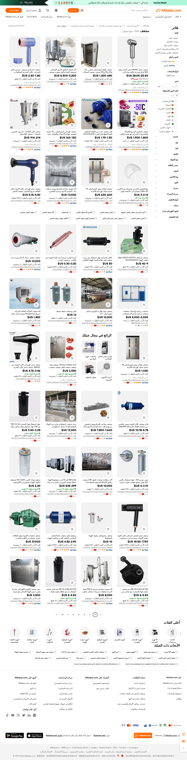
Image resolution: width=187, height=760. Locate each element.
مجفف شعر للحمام (41, 658)
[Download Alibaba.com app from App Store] (35, 735)
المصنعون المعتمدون (101, 683)
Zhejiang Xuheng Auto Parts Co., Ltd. (132, 491)
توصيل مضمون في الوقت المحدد (132, 693)
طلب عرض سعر (102, 688)
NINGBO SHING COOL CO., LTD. (98, 147)
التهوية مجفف (130, 652)
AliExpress (54, 747)
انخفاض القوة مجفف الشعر (85, 218)
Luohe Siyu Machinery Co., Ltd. (135, 380)
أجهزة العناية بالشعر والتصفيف (82, 26)
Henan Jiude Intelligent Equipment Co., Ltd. (60, 382)
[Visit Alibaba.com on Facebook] (34, 715)
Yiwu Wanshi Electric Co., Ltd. (28, 379)
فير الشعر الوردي (62, 658)
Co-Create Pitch (175, 688)
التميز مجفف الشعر (138, 218)
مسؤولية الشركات (174, 693)
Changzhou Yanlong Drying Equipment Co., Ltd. (60, 436)
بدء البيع (33, 688)
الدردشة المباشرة (66, 688)
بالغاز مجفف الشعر (106, 212)
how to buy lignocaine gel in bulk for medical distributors (96, 664)
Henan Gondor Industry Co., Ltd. (62, 143)
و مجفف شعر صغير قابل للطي (112, 218)
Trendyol (122, 747)
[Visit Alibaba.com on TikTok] (7, 715)
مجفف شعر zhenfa (68, 652)
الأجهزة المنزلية (133, 26)
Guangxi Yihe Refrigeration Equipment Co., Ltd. (132, 436)
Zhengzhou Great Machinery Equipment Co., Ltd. (60, 81)
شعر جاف (79, 658)
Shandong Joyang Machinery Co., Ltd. (60, 200)
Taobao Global (105, 747)
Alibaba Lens (171, 735)
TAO (115, 747)
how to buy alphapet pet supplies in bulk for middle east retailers (150, 664)
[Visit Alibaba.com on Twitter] (23, 715)
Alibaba (146, 26)
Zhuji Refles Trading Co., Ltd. (64, 269)
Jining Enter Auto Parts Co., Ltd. (27, 494)
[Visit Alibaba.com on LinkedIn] (29, 715)
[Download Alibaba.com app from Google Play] (14, 735)
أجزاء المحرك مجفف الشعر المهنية (133, 212)
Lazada (94, 747)
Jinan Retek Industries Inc (65, 547)
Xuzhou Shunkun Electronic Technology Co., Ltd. (24, 85)
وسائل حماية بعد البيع (137, 699)
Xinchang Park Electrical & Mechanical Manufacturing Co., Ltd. (60, 320)
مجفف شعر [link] (61, 26)
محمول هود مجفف (149, 652)
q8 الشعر (65, 212)
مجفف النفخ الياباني (143, 658)
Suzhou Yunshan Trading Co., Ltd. (98, 200)
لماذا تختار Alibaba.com (172, 683)
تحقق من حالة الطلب (27, 693)
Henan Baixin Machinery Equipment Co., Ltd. (96, 436)
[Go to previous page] (100, 614)
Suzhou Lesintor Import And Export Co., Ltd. (24, 147)
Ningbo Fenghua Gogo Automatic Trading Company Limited (96, 547)
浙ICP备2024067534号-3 (163, 756)
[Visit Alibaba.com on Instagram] (18, 715)
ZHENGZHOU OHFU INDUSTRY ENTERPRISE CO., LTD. (96, 81)
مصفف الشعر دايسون (98, 658)
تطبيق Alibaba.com (54, 735)
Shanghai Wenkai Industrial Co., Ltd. (133, 203)
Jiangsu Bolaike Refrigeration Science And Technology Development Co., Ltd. (24, 323)
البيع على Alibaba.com (27, 683)
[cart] (47, 11)
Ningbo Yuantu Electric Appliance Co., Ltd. (132, 547)
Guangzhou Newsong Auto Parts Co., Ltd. (96, 269)
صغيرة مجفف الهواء (21, 652)
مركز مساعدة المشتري (63, 683)
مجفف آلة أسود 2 (169, 652)
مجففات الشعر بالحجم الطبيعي (93, 652)
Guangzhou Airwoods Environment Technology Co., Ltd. (132, 147)
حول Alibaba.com (174, 677)
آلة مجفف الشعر (48, 212)
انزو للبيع (115, 652)
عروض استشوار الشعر (121, 658)
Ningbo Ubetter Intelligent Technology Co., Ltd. (24, 200)
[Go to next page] (56, 614)
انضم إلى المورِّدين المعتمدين (25, 699)
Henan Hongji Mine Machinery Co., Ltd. (24, 267)
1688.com (65, 747)
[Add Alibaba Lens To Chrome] (143, 735)
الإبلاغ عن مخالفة (66, 709)
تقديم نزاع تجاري (66, 693)
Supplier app (99, 735)
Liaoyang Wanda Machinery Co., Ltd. (97, 323)
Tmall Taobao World (80, 747)
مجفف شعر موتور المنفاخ (44, 652)
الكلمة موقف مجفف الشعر (59, 218)
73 (62, 615)
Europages (133, 747)
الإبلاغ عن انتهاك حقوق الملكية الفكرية (58, 704)
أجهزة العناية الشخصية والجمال (110, 26)
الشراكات (32, 704)
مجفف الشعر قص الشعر (166, 658)
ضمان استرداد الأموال (136, 688)
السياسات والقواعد (137, 709)
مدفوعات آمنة (139, 683)
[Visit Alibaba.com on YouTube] (12, 715)
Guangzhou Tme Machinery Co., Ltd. (133, 269)
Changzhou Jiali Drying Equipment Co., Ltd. (96, 491)
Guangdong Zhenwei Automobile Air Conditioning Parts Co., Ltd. (24, 438)
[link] (183, 734)
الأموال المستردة (66, 699)
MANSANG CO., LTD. (139, 323)
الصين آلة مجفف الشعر (84, 212)
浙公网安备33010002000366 (138, 756)
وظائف (179, 699)
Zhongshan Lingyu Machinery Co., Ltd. (60, 494)
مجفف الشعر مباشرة (27, 212)
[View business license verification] (118, 756)
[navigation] (166, 320)
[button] (82, 10)
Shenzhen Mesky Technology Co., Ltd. (132, 90)
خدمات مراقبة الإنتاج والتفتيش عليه (131, 704)
